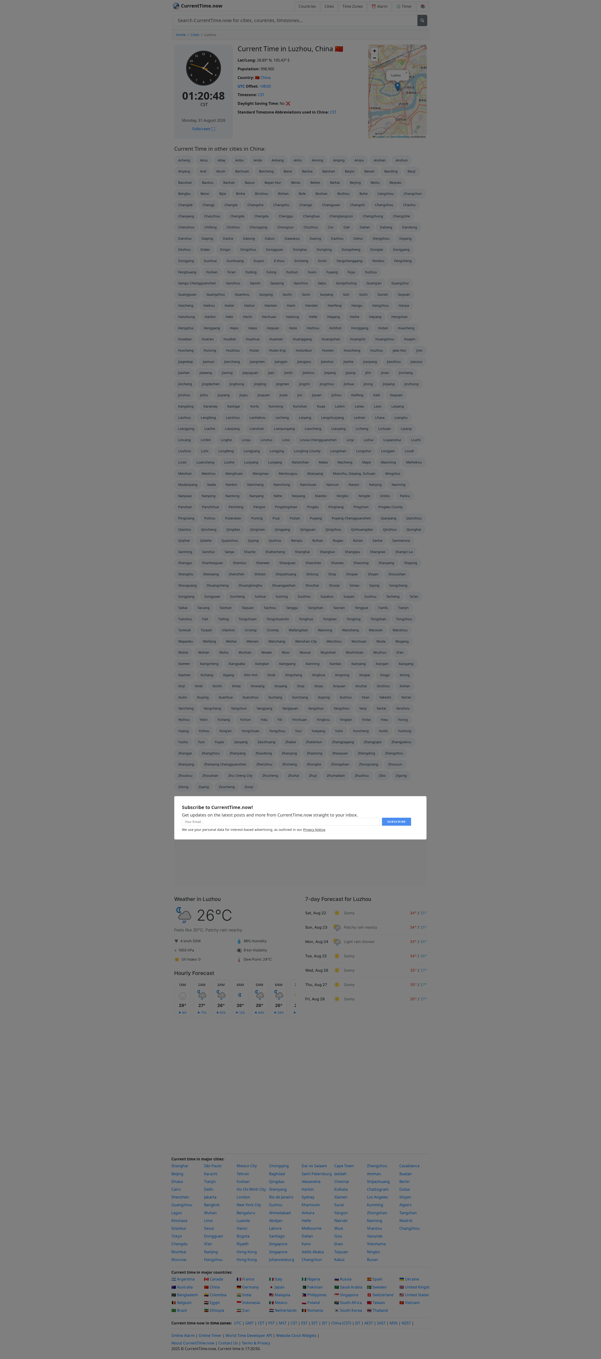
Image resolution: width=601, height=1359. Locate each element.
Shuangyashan (284, 585)
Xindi (271, 675)
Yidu (264, 719)
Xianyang (358, 663)
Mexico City (247, 1165)
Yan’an (406, 697)
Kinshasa (179, 1220)
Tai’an (413, 596)
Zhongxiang (368, 764)
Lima (208, 1220)
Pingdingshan (286, 507)
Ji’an (419, 350)
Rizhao (317, 540)
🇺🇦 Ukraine (409, 1279)
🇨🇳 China (212, 1287)
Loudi (409, 451)
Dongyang (401, 249)
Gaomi (255, 283)
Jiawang (206, 372)
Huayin (409, 339)
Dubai (404, 1189)
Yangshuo (316, 708)
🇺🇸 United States (414, 1294)
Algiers (405, 1204)
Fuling (271, 272)
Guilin (287, 294)
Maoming (388, 462)
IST (324, 1323)
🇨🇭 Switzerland (380, 1294)
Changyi (305, 205)
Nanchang (255, 484)
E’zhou (279, 261)
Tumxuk (184, 630)
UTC (241, 86)
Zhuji (313, 775)
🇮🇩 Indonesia (248, 1302)
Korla (254, 406)
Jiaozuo (416, 361)
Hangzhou (380, 305)
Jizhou (336, 395)
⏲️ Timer (404, 6)
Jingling (260, 384)
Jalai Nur (399, 350)
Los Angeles (377, 1197)
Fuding (251, 272)
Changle (231, 205)
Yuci (298, 731)
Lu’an (182, 462)
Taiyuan (248, 607)
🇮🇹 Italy (275, 1279)
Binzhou (261, 193)
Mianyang (315, 473)
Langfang (208, 417)
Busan (372, 1259)
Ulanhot (228, 630)
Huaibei (229, 339)
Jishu (204, 395)
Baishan (328, 171)
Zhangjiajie (372, 742)
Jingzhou (327, 384)
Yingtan (346, 719)
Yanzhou (403, 708)
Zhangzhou (211, 753)
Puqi (276, 518)
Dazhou (337, 238)
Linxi (286, 440)
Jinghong (237, 384)
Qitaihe (206, 540)
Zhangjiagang (343, 742)
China (266, 77)
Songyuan (212, 596)
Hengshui (186, 328)
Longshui (363, 451)
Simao (354, 585)
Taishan (226, 607)
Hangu (356, 305)
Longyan (388, 451)
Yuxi (201, 742)
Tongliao (330, 619)
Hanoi (242, 1228)
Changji (208, 205)
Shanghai (302, 552)
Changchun (413, 193)
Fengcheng (403, 261)
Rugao (338, 540)
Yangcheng (212, 708)
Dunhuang (235, 261)
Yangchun (239, 708)
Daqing (207, 238)
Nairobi (340, 1220)
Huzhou (376, 350)
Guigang (266, 294)
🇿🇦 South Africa (348, 1302)
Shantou (239, 563)
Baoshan (185, 182)
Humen (328, 350)
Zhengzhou (394, 753)
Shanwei (263, 563)
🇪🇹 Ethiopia (214, 1310)
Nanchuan (308, 484)
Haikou (209, 305)
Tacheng (393, 596)
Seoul (209, 1228)
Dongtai (376, 249)
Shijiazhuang (286, 574)
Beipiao (395, 182)
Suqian (348, 596)
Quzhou (275, 540)
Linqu (246, 440)
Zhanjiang (238, 753)
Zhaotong (314, 753)
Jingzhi (304, 384)
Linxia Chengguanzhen (318, 440)
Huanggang (302, 339)
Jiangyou (304, 361)
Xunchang (300, 697)
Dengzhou (381, 238)
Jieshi (288, 372)
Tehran (243, 1173)
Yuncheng (361, 731)
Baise (288, 171)
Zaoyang (241, 742)
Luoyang (275, 462)
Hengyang (212, 328)
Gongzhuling (346, 283)
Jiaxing (227, 372)
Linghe (226, 440)
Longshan (338, 451)
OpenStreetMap (400, 136)
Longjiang (252, 451)
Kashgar (233, 406)
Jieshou (308, 372)
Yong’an (225, 731)
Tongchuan (248, 619)
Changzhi (357, 205)
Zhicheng (289, 764)
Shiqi (332, 574)
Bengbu (184, 193)
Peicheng (236, 507)
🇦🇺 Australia (182, 1287)
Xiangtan (262, 663)
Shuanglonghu (250, 585)
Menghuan (234, 473)
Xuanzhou (250, 697)
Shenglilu (185, 574)
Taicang (203, 607)
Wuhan (203, 652)
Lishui (369, 440)
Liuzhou (184, 451)
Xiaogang (405, 663)
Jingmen (282, 384)
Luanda (243, 1220)
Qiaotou (184, 529)
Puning (257, 518)
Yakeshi (385, 697)
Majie (366, 462)
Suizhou (304, 596)
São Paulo (213, 1165)
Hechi (247, 316)
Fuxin (312, 272)
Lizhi (204, 451)
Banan (369, 171)
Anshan (380, 160)
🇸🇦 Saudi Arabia (348, 1287)
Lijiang (406, 428)
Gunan (383, 294)
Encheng (301, 261)
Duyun (259, 261)
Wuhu (224, 652)
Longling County (307, 451)
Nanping (209, 496)
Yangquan (290, 708)
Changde (185, 205)
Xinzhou (383, 686)
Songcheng (398, 585)
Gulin (363, 294)
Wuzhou (379, 652)
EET (315, 1323)
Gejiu (322, 283)
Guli (346, 294)
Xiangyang (287, 663)
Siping (374, 585)
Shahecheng (275, 552)
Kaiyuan (396, 395)
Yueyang (318, 731)
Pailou (405, 496)
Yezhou (184, 719)
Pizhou (209, 518)
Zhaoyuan (340, 753)
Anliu (298, 160)
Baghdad (277, 1173)
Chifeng (210, 227)
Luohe (229, 462)
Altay (221, 160)
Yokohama (376, 1243)
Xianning (312, 663)
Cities (329, 6)
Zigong (401, 775)
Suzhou (370, 596)
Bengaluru (246, 1212)
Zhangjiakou (401, 742)
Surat (339, 1204)
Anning (317, 160)
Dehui (358, 238)
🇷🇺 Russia (342, 1279)
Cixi (331, 227)
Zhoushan (210, 775)
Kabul (339, 1259)
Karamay (210, 406)
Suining (282, 596)
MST (283, 1323)
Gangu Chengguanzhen (197, 283)
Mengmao (261, 473)
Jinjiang (389, 384)
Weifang (209, 641)
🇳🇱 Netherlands (283, 1310)
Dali (346, 227)
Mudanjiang (187, 484)
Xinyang (280, 686)
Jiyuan (317, 395)
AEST (368, 1323)
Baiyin (349, 171)
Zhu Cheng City (240, 775)
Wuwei (266, 652)
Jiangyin (281, 361)
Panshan (185, 507)
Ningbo (343, 496)
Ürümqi (251, 630)
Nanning (398, 484)
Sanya (229, 552)
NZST (406, 1323)
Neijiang (298, 496)
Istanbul (178, 1228)
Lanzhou (233, 417)
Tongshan (378, 619)
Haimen (271, 305)
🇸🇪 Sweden (377, 1287)
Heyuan (273, 328)
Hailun (249, 305)
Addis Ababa (313, 1251)
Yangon (341, 1212)
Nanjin (354, 484)
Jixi (299, 395)
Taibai (183, 607)
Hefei (313, 316)
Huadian (185, 339)
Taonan (339, 607)
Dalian (365, 227)
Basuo (250, 182)
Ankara (308, 1212)
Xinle (199, 686)
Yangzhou (341, 708)
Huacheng (406, 328)
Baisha (307, 171)
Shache (249, 552)
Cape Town (344, 1165)
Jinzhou (184, 395)
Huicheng (186, 350)
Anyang (184, 171)
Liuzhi (416, 440)
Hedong (292, 316)
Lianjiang (232, 428)
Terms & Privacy (256, 1343)
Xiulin (182, 697)
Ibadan (405, 1173)
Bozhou (343, 193)
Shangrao (377, 552)
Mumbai (178, 1251)
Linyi (350, 440)
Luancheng (205, 462)
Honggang (359, 328)
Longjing (277, 451)
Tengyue (361, 607)
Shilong (312, 574)
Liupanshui (392, 440)
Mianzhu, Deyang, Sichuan (354, 473)
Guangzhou (215, 294)
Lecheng (282, 417)
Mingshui (392, 473)
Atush (220, 171)
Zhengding (366, 753)
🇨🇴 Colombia (215, 1294)
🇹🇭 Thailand (377, 1310)
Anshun (402, 160)
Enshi (322, 261)
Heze (293, 328)
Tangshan (315, 607)
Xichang (206, 675)
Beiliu (375, 182)
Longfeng (226, 451)
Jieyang (330, 372)
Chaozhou (212, 216)
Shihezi (260, 574)
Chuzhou (311, 227)
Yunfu (383, 731)
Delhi (208, 1189)
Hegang (333, 316)
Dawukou (292, 238)
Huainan (276, 339)
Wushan (245, 652)
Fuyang (332, 272)
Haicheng (185, 305)
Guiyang (326, 294)
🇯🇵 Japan (277, 1287)
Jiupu (243, 395)
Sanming (185, 552)
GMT (249, 1323)
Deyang (405, 238)
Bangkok (212, 1204)
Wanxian (376, 630)
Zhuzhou (362, 775)
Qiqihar (184, 540)
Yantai (381, 708)
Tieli (205, 619)
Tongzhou (404, 619)
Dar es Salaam (314, 1165)
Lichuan (384, 428)
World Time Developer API (249, 1335)
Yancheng (186, 708)
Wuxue (305, 652)
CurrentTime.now (201, 6)
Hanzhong (186, 316)
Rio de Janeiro (281, 1197)
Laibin (340, 406)
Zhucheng (270, 775)
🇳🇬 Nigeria (311, 1279)
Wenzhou (334, 641)
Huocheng (352, 350)
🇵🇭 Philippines (314, 1294)
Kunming (276, 406)
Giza (338, 1236)
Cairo (176, 1189)
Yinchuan (299, 719)
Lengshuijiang (332, 417)
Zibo (382, 775)
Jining (368, 384)
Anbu (239, 160)
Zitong (183, 787)
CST (204, 104)
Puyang (316, 518)
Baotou (207, 182)
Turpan (206, 630)
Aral (203, 171)
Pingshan (361, 507)
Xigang (228, 675)
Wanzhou (400, 630)
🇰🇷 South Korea (348, 1310)
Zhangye (185, 753)
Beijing (355, 182)
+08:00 (265, 86)
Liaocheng (313, 428)
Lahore (275, 1228)
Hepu (252, 328)
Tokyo (176, 1236)
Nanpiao (185, 496)
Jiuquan (264, 395)
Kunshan (300, 406)
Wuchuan (358, 641)
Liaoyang (338, 428)
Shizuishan (397, 574)
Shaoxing (361, 563)
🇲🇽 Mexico (278, 1302)
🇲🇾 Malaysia (279, 1294)
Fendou (378, 261)
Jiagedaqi (185, 361)
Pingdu (313, 507)
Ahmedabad (280, 1212)
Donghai (300, 249)
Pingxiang (186, 518)
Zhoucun (395, 764)
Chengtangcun (341, 216)
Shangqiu (352, 552)
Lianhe (209, 428)
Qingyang (282, 529)
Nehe (278, 496)
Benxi (204, 193)
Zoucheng (227, 787)
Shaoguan (287, 563)
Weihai (231, 641)
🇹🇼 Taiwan (376, 1302)
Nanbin (231, 484)
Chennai (341, 1181)
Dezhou (184, 249)
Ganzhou (233, 283)
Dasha (228, 238)
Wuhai (183, 652)
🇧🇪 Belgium (181, 1302)
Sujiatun (327, 596)
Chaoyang (186, 216)
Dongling (324, 249)
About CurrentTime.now (192, 1343)
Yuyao (219, 742)
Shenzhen (236, 574)
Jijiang (350, 372)
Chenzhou (186, 227)
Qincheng (208, 529)
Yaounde (374, 1236)
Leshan (359, 417)
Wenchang (276, 641)
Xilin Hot (251, 675)
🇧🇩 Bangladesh (184, 1294)
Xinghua (318, 675)
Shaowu (337, 563)
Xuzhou (346, 697)
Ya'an (366, 697)
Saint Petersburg (317, 1173)
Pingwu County (390, 507)
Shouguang (187, 585)
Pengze (259, 507)
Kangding (186, 406)
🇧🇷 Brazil (179, 1310)
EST (304, 1323)
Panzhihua (210, 507)
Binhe (240, 193)
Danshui (185, 238)
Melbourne (311, 1228)
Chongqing (258, 227)
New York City (249, 1204)
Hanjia (404, 305)
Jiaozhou (394, 361)
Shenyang (211, 574)
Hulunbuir (304, 350)
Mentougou (288, 473)
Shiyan (373, 574)
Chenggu (286, 216)
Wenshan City (306, 641)
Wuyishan (328, 652)
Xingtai (364, 675)
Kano (306, 1243)
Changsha (255, 205)
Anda (258, 160)
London (243, 1197)
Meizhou (209, 473)
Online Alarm (183, 1335)
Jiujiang (224, 395)
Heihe (354, 316)
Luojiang (251, 462)
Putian (295, 518)
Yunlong (404, 731)
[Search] (422, 20)
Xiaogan (382, 663)
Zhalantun (314, 742)
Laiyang (397, 406)
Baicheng (266, 171)
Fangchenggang (349, 261)
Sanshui (208, 552)
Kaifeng (357, 395)
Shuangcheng (218, 585)
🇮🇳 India (244, 1294)
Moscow (178, 1259)
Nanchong (282, 484)
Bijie (222, 193)
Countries (307, 6)
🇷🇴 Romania (312, 1310)
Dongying (186, 261)
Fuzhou (371, 272)
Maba (323, 462)
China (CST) (341, 1323)
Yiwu (384, 719)
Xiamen (184, 663)
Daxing (315, 238)
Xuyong (324, 697)
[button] (398, 87)
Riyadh (243, 1243)
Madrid (405, 1220)
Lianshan (257, 428)
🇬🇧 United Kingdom (414, 1287)
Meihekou (414, 462)
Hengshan (399, 316)
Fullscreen (203, 128)
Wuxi (286, 652)
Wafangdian (298, 630)
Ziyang (203, 787)
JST (357, 1323)
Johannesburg (281, 1259)
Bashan (229, 182)
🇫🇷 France (245, 1279)
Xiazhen (184, 675)
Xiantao (335, 663)
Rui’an (358, 540)
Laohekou (258, 417)
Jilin (368, 372)
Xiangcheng (209, 663)
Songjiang (186, 596)
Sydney (308, 1197)
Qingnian (257, 529)
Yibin (204, 719)
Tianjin (403, 607)
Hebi (229, 316)
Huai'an (208, 339)
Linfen (206, 440)
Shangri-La (404, 552)
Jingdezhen (211, 384)
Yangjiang (264, 708)
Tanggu (292, 607)
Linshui (266, 440)
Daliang (386, 227)
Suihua (260, 596)
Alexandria (311, 1181)
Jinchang (406, 372)
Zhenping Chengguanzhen (225, 764)
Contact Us (228, 1343)
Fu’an (231, 272)
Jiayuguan (250, 372)
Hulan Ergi (277, 350)
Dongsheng (351, 249)
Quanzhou (229, 540)
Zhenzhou (264, 764)
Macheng (345, 462)
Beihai (335, 182)
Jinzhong (412, 384)
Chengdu (261, 216)
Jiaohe (348, 361)
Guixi (306, 294)
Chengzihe (401, 216)
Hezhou (313, 328)
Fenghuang (187, 272)
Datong (249, 238)
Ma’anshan (300, 462)
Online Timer (210, 1335)
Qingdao (233, 529)
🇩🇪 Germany (248, 1287)
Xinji (181, 686)
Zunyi (249, 787)
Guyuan (404, 294)
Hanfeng (335, 305)
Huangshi (358, 339)
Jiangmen (257, 361)
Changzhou (384, 205)
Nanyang (256, 496)
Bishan (283, 193)
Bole (302, 193)
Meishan (185, 473)
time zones (220, 1323)
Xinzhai (361, 686)
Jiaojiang (370, 361)
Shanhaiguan (212, 563)
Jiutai (284, 395)
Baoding (391, 171)
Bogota (243, 1236)
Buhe (363, 193)
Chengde (237, 216)
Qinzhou (390, 529)
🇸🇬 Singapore (346, 1294)
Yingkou (323, 719)
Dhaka (177, 1181)
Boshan (321, 193)
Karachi (210, 1173)
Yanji (363, 708)
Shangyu (185, 563)
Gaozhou (301, 283)
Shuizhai (312, 585)
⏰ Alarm (379, 6)
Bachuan (242, 171)
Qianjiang (388, 518)
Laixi (377, 406)
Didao (205, 249)
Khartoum (311, 1204)
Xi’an (400, 652)
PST (271, 1323)
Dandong (409, 227)
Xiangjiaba (236, 663)
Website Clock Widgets (296, 1335)
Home (181, 34)
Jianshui (327, 361)
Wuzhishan (354, 652)
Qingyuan (308, 529)
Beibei (315, 182)
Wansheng (350, 630)
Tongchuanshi (277, 619)
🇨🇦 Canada (213, 1279)
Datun (270, 238)
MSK (394, 1323)
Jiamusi (208, 361)
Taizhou (270, 607)
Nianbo (321, 496)
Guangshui (400, 283)
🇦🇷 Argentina (183, 1279)
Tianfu (383, 607)
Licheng (362, 428)
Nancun (332, 484)
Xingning (342, 675)
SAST (381, 1323)
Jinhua (349, 384)
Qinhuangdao (362, 529)
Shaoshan (313, 563)
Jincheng (185, 384)
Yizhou (204, 731)
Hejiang (375, 316)
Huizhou (233, 350)
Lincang (184, 440)
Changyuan (331, 205)
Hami (291, 305)
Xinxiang (258, 686)
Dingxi (225, 249)
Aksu (204, 160)
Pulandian (233, 518)
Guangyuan (187, 294)
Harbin (210, 316)
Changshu (281, 205)
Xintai (236, 686)
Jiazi (271, 372)
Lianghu (401, 417)
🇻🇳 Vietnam (409, 1302)
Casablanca (409, 1165)
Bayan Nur (273, 182)
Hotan (383, 328)
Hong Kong (247, 1251)
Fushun (292, 272)
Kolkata (341, 1189)
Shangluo (327, 552)
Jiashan (184, 372)
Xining (405, 675)
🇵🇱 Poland (311, 1302)
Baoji (412, 171)
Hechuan (269, 316)
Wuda (380, 641)
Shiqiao (352, 574)
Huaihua (252, 339)
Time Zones (353, 6)
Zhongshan (340, 764)
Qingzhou (333, 529)
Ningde (364, 496)
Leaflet (380, 136)
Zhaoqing (289, 753)
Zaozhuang (266, 742)
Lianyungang (284, 428)
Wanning (325, 630)
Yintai (366, 719)
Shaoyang (386, 563)
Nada (211, 484)
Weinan (252, 641)
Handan (311, 305)
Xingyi (385, 675)
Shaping (410, 563)
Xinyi (300, 686)
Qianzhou (414, 518)
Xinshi (217, 686)
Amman (374, 1173)
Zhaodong (263, 753)
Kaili (376, 395)
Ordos (385, 496)
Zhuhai (293, 775)
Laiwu (359, 406)
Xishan (405, 686)
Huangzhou (384, 339)
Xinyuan (339, 686)
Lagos (176, 1212)
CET (261, 1323)
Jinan (385, 372)
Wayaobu (185, 641)
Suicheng (237, 596)
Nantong (232, 496)
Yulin (339, 731)
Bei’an (295, 182)
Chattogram (378, 1189)
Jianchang (232, 361)
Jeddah (340, 1173)
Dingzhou (248, 249)
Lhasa (380, 417)
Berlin (404, 1181)
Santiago (277, 1236)
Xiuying (203, 697)
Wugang (402, 641)
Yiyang (183, 731)
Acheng (184, 160)
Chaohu (409, 205)
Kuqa (321, 406)
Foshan (212, 272)
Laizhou (184, 417)
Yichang (223, 719)
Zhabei (290, 742)
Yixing (403, 719)
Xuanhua (226, 697)
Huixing (210, 350)
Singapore (278, 1243)
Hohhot (335, 328)
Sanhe (377, 540)
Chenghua (311, 216)
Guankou (242, 294)
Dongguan (274, 249)
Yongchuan (250, 731)
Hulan (254, 350)
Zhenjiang (186, 764)
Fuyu (351, 272)
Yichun (245, 719)
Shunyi (334, 585)
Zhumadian (336, 775)
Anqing (339, 160)
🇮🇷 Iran (243, 1310)
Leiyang (305, 417)
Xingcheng (293, 675)
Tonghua (306, 619)
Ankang (278, 160)
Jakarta (210, 1197)
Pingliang (336, 507)
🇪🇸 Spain (374, 1279)
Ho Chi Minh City (251, 1189)
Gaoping (277, 283)
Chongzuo (285, 227)
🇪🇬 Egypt (212, 1302)
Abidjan (275, 1220)
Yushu (183, 742)
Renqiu (296, 540)
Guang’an (373, 283)
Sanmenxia (401, 540)
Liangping (186, 428)
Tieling (223, 619)
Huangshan (331, 339)
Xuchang (275, 697)
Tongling (354, 619)
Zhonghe (314, 764)
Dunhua (210, 261)
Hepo (234, 328)
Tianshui (185, 619)
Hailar (229, 305)
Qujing (253, 540)
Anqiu (359, 160)
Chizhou (233, 227)
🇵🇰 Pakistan (312, 1287)
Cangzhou (386, 193)
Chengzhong (373, 216)
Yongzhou (277, 731)
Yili (279, 719)
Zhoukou (185, 775)
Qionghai (413, 529)
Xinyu (318, 686)
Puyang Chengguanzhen (351, 518)
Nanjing (375, 484)
